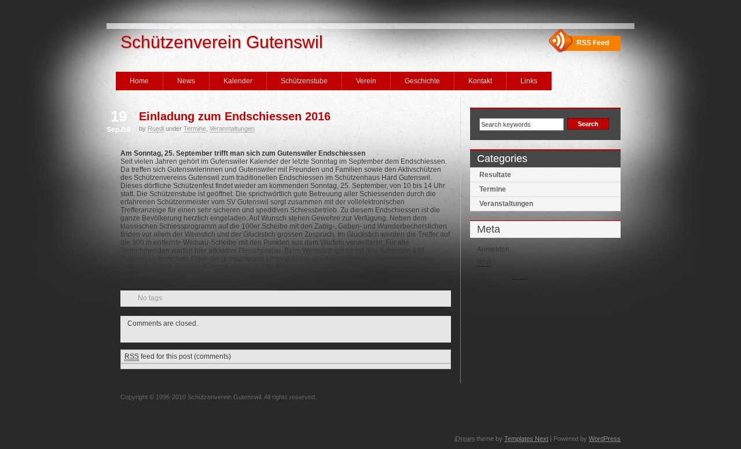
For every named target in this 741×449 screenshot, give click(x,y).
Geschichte (422, 81)
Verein (366, 81)
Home (139, 81)
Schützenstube (304, 81)
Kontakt (480, 81)
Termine (195, 128)
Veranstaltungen (232, 128)
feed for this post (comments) (177, 356)
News (186, 81)
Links (528, 81)
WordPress (605, 438)
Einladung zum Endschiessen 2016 (235, 116)
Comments (502, 275)
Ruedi (156, 128)
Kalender (237, 81)
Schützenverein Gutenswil (221, 41)
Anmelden (493, 249)
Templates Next (526, 438)
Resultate (495, 175)
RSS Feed (593, 43)
